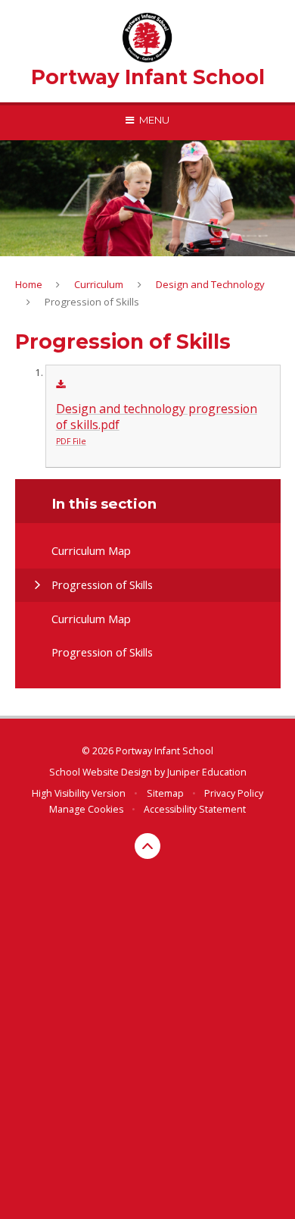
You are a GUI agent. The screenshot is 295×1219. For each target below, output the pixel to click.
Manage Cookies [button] (86, 809)
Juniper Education (207, 772)
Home (28, 284)
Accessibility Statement (195, 809)
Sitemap (165, 793)
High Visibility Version (79, 793)
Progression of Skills (92, 302)
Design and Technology (210, 284)
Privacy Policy (233, 793)
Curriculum (98, 284)
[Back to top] (147, 846)
